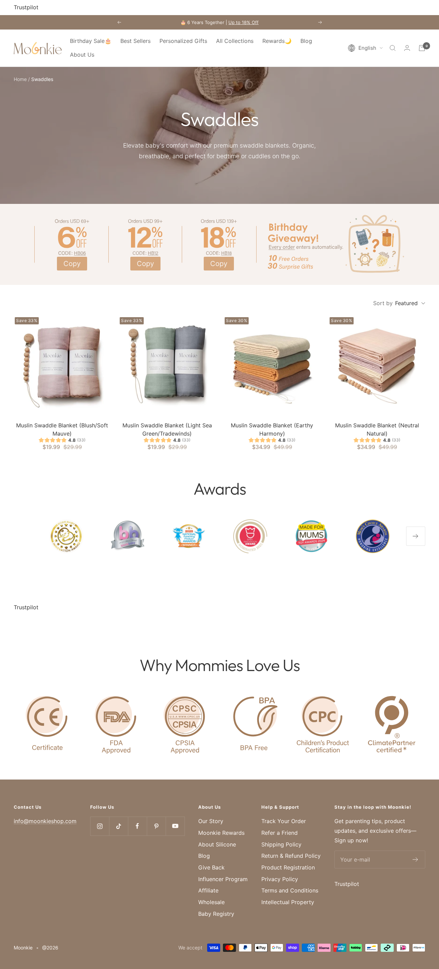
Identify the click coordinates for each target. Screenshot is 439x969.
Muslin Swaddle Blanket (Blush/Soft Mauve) (62, 429)
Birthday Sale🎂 (90, 40)
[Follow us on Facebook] (137, 826)
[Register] (415, 859)
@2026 (50, 947)
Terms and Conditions (289, 890)
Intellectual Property (287, 902)
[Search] (393, 48)
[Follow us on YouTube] (175, 826)
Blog (306, 40)
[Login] (407, 48)
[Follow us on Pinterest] (156, 826)
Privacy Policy (279, 879)
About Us (82, 54)
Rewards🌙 (277, 40)
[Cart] (421, 48)
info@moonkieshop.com (45, 821)
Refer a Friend (279, 832)
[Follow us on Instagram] (99, 826)
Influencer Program (223, 879)
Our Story (210, 821)
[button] (365, 48)
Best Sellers (135, 40)
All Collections (234, 40)
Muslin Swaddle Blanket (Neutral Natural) (377, 429)
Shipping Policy (281, 844)
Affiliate (208, 890)
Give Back (211, 867)
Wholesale (211, 902)
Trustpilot (26, 7)
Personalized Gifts (183, 40)
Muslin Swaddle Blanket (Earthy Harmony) (272, 429)
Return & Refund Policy (291, 855)
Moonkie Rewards (221, 832)
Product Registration (288, 867)
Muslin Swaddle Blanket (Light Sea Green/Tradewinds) (167, 429)
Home (20, 79)
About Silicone (217, 844)
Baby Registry (216, 913)
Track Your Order (283, 821)
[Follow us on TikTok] (118, 826)
